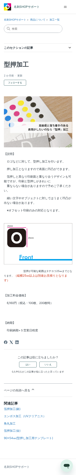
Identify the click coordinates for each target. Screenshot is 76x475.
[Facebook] (5, 342)
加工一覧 (54, 19)
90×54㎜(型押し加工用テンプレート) (28, 438)
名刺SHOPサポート (15, 19)
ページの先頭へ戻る (17, 390)
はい (28, 364)
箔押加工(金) (12, 430)
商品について (37, 19)
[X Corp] (11, 342)
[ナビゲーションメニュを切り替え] (65, 7)
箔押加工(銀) (12, 409)
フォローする (15, 82)
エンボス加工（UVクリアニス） (25, 416)
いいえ (48, 364)
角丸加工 (10, 423)
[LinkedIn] (17, 342)
